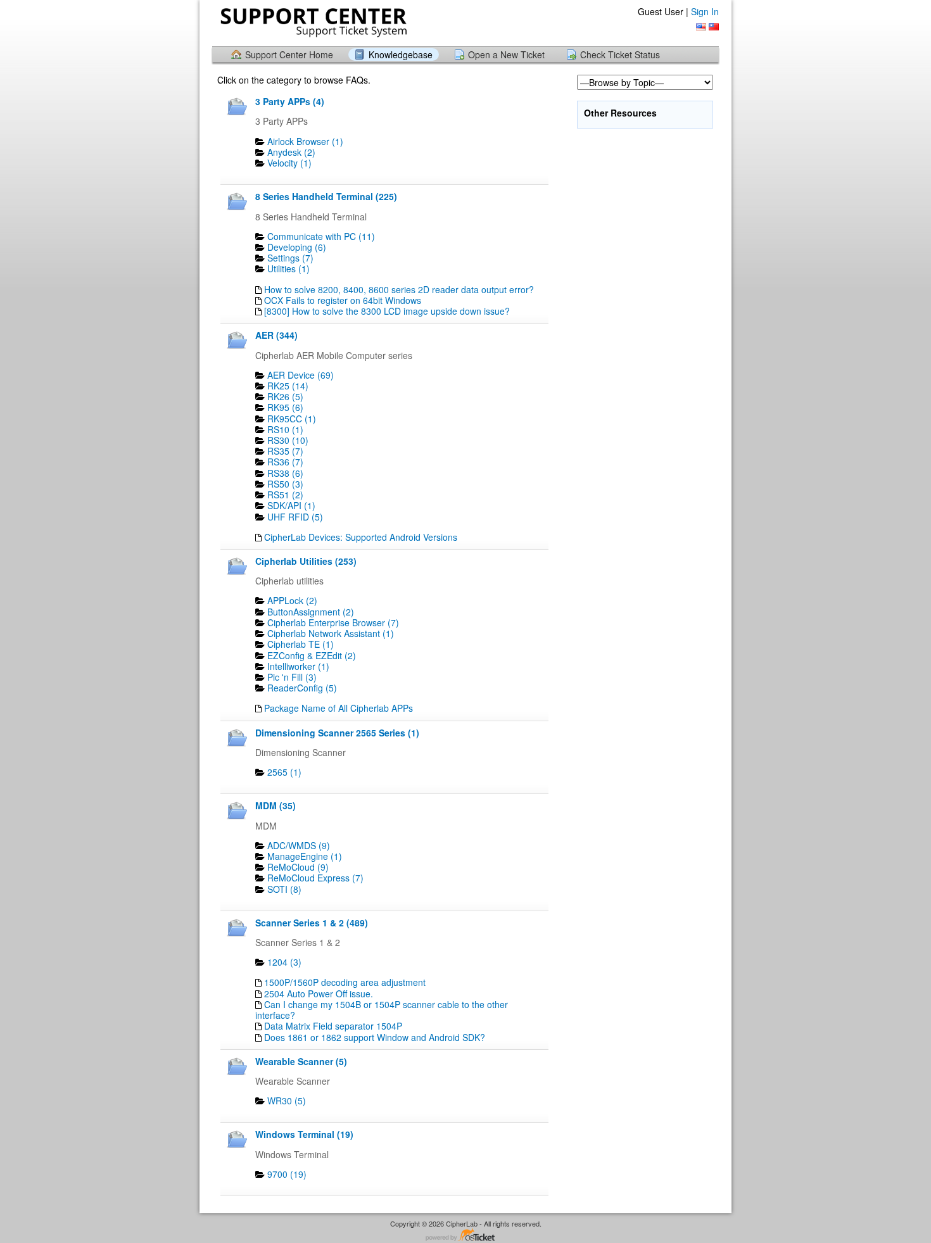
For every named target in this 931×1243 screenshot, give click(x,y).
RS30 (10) (287, 440)
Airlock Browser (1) (305, 141)
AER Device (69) (300, 375)
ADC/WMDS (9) (298, 845)
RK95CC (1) (291, 418)
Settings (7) (290, 257)
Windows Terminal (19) (304, 1134)
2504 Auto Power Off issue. (318, 993)
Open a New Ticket (506, 54)
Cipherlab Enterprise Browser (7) (333, 622)
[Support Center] (312, 22)
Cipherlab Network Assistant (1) (330, 633)
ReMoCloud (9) (298, 867)
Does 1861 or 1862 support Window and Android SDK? (374, 1037)
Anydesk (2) (291, 152)
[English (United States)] (701, 26)
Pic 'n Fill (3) (292, 677)
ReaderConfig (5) (302, 687)
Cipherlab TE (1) (300, 644)
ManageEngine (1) (304, 856)
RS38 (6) (285, 473)
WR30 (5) (286, 1100)
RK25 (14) (287, 385)
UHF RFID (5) (295, 516)
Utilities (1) (288, 268)
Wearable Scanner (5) (301, 1061)
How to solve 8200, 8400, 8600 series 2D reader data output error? (399, 289)
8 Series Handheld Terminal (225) (326, 196)
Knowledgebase (401, 54)
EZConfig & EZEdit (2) (311, 655)
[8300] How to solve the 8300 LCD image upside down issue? (387, 311)
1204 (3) (284, 962)
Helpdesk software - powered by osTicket (465, 1235)
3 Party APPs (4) (289, 101)
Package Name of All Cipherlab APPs (338, 708)
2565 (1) (284, 772)
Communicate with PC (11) (321, 236)
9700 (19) (287, 1174)
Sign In (705, 11)
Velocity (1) (289, 162)
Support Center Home (289, 54)
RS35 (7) (285, 451)
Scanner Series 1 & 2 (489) (311, 922)
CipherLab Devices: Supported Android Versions (360, 537)
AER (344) (276, 335)
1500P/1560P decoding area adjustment (345, 982)
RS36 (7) (285, 461)
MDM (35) (275, 805)
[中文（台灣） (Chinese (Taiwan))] (714, 26)
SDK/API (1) (291, 505)
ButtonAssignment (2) (310, 611)
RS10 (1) (285, 429)
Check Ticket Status (620, 54)
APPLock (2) (292, 600)
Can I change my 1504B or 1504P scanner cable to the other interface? (381, 1009)
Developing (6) (296, 247)
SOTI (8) (284, 889)
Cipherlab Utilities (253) (306, 561)
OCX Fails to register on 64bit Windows (342, 300)
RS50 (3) (285, 483)
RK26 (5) (285, 396)
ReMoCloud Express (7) (315, 877)
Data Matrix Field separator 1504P (333, 1025)
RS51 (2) (285, 494)
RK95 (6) (285, 407)
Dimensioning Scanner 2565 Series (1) (337, 732)
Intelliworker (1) (298, 666)
